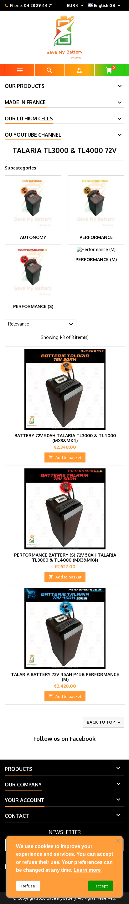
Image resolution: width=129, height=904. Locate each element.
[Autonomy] (33, 203)
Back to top (104, 722)
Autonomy (33, 237)
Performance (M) (96, 259)
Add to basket (65, 457)
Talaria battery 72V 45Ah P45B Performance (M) (65, 677)
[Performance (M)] (96, 249)
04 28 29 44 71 (38, 5)
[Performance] (96, 203)
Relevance (41, 324)
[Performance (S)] (33, 273)
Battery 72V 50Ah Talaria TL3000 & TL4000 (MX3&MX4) (65, 438)
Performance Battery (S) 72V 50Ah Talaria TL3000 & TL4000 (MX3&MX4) (65, 557)
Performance (96, 237)
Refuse (28, 885)
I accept (101, 885)
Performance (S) (33, 306)
